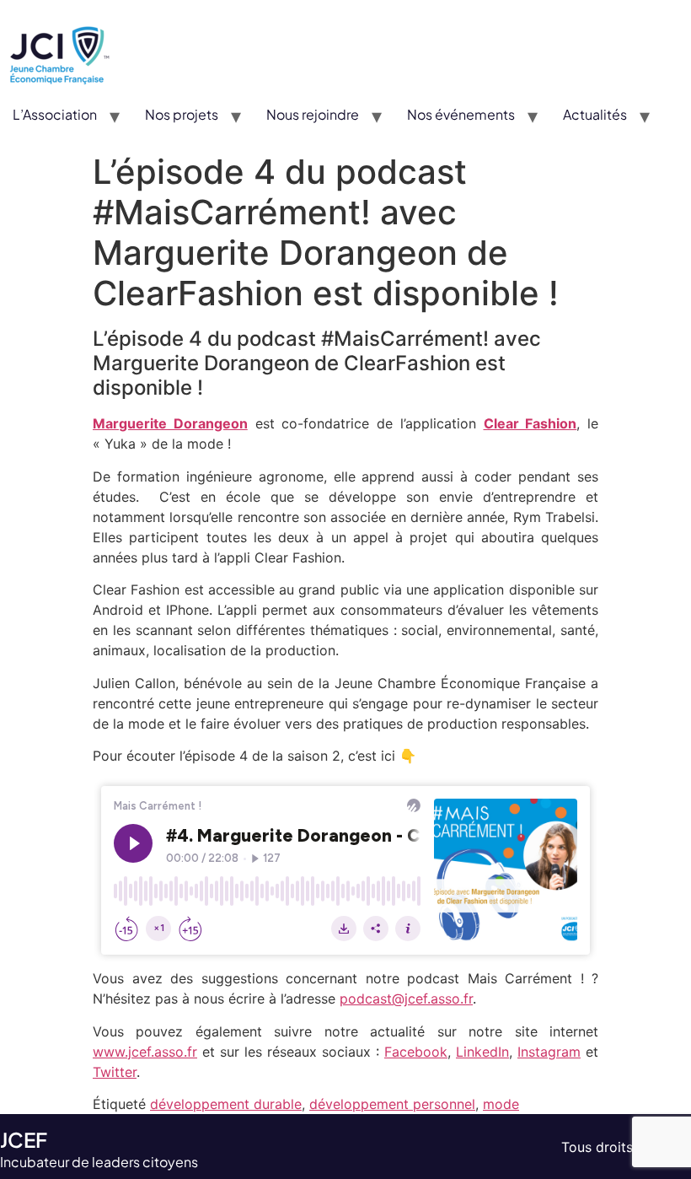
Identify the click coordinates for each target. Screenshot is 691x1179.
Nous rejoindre (312, 114)
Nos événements (461, 114)
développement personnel (392, 1104)
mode (501, 1104)
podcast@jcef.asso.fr (406, 998)
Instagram (549, 1051)
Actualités (595, 114)
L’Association (55, 114)
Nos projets (181, 114)
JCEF (23, 1139)
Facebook (415, 1051)
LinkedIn (482, 1051)
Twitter (115, 1071)
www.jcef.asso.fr (145, 1051)
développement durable (226, 1104)
